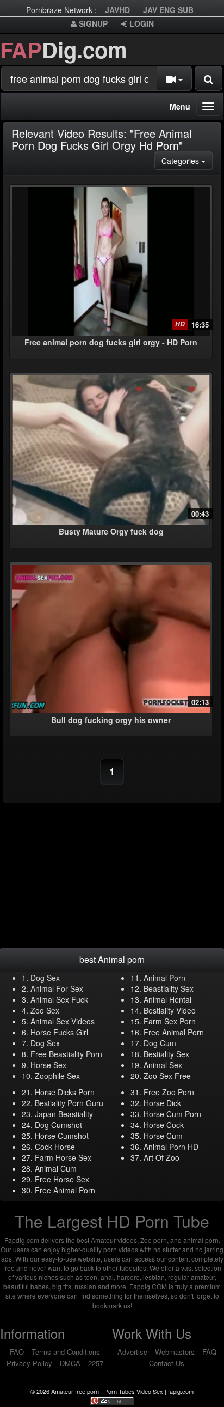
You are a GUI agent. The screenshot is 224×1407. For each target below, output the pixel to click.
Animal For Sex (56, 988)
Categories (187, 160)
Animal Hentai (167, 999)
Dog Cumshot (58, 1124)
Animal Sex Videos (62, 1021)
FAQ (17, 1352)
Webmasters (175, 1352)
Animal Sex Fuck (59, 999)
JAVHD (117, 9)
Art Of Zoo (161, 1157)
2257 (95, 1363)
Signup (92, 23)
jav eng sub (168, 9)
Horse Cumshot (62, 1135)
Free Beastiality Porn (66, 1053)
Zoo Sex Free (167, 1075)
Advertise (132, 1352)
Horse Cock (164, 1124)
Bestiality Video (170, 1010)
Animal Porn (164, 977)
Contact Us (166, 1363)
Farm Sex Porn (170, 1021)
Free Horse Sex (62, 1179)
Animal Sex (163, 1064)
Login (140, 23)
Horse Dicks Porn (65, 1092)
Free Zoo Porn (169, 1092)
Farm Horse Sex (63, 1157)
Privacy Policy (29, 1363)
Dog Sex (45, 977)
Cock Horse (55, 1146)
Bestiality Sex (166, 1053)
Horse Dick (162, 1102)
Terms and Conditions (66, 1352)
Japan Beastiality (64, 1113)
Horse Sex (48, 1064)
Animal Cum (56, 1168)
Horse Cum (163, 1135)
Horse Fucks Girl (59, 1032)
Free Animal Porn (174, 1032)
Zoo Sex (44, 1010)
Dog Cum (160, 1043)
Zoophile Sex (57, 1075)
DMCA (70, 1363)
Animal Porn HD (171, 1146)
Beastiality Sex (169, 988)
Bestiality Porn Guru (69, 1102)
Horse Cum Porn (172, 1113)
